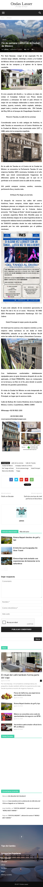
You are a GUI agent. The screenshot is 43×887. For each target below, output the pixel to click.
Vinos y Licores (6, 875)
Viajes (3, 871)
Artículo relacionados (9, 532)
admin (6, 49)
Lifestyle (9, 18)
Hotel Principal (35, 468)
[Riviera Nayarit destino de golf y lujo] (6, 540)
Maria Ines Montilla (8, 471)
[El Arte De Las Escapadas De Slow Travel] (6, 550)
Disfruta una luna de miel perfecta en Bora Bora (33, 497)
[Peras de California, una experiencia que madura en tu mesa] (6, 696)
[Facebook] (21, 837)
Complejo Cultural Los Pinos (23, 465)
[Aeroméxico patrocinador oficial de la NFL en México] (6, 727)
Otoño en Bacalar (7, 496)
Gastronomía (5, 858)
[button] (40, 13)
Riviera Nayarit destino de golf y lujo (27, 703)
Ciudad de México (7, 465)
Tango (18, 471)
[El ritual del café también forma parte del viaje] (21, 662)
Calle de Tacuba (31, 463)
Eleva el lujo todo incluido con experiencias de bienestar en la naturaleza (26, 561)
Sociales (4, 868)
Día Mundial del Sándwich (17, 796)
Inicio (2, 18)
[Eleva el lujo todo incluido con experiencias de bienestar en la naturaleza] (6, 561)
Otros (3, 865)
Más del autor (24, 532)
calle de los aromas (17, 463)
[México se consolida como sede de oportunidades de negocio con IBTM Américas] (6, 717)
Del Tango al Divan (8, 468)
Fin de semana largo (22, 468)
